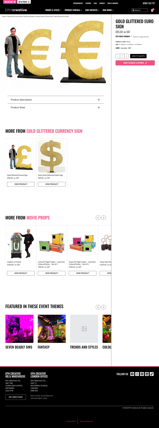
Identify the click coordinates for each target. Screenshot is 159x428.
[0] (152, 10)
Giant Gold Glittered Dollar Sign (50, 175)
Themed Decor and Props (14, 16)
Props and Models (29, 16)
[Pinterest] (142, 374)
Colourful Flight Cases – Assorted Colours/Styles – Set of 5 (82, 263)
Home (4, 16)
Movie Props (49, 16)
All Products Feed (133, 383)
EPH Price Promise (123, 36)
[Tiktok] (152, 374)
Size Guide (124, 48)
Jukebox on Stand (14, 262)
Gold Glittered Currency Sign (54, 131)
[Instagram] (137, 374)
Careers (88, 3)
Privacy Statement (86, 421)
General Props (40, 16)
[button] (98, 217)
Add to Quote (138, 56)
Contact (102, 3)
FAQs (95, 3)
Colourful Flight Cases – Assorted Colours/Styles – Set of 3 (51, 263)
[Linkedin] (147, 374)
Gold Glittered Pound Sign (17, 175)
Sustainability (78, 3)
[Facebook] (132, 374)
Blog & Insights (113, 3)
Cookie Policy (71, 421)
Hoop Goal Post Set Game (110, 262)
